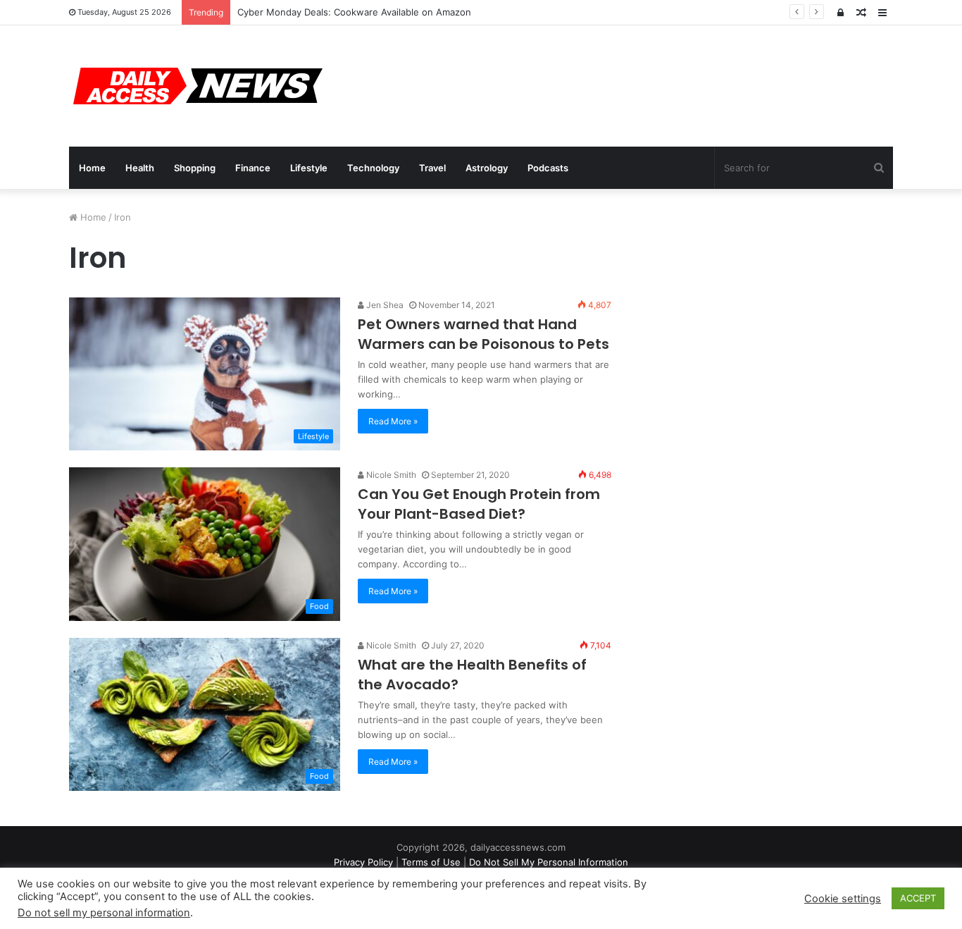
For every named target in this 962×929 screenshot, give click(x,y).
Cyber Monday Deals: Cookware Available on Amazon (354, 12)
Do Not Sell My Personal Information (548, 862)
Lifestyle (308, 167)
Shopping (194, 167)
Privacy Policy (363, 862)
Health (139, 167)
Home (92, 167)
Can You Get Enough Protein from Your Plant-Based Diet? (479, 504)
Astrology (487, 167)
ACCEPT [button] (918, 898)
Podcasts (547, 167)
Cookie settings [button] (842, 898)
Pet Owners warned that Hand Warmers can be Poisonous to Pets (483, 334)
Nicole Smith (390, 474)
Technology (373, 167)
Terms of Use (431, 862)
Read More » (393, 421)
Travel (432, 167)
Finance (252, 167)
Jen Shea (384, 305)
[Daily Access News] (196, 86)
